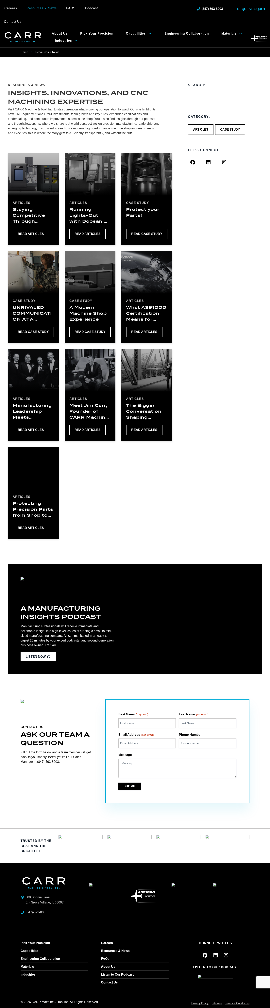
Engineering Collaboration (186, 33)
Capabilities (136, 33)
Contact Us (13, 21)
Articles (200, 129)
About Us (60, 33)
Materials (229, 33)
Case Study (230, 129)
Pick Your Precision (96, 33)
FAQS (71, 8)
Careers (10, 8)
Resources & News (41, 8)
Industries (63, 40)
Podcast (91, 8)
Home (24, 52)
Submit (130, 786)
